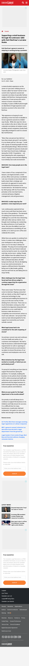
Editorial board (23, 609)
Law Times (5, 593)
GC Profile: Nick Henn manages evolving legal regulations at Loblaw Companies (14, 423)
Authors (4, 609)
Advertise (4, 618)
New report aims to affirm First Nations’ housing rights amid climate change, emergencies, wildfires (19, 523)
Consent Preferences (15, 621)
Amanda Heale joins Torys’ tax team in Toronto (19, 508)
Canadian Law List (7, 596)
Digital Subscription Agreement (9, 627)
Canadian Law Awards (8, 601)
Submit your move (6, 631)
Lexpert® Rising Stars (8, 598)
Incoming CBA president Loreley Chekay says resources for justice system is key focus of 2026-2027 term (18, 516)
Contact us (17, 618)
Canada (7, 31)
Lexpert (4, 590)
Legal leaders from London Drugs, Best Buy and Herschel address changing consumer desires (14, 437)
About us (10, 618)
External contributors (12, 609)
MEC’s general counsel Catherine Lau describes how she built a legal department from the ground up (14, 429)
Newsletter (10, 606)
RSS (9, 613)
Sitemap (4, 613)
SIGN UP (14, 473)
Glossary (4, 606)
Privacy (23, 618)
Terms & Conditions (15, 624)
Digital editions (18, 606)
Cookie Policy (5, 621)
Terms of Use (5, 624)
